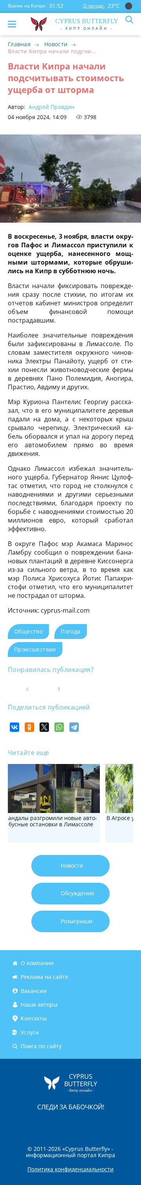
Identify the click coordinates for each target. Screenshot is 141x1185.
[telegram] (80, 1123)
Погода (70, 631)
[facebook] (26, 1123)
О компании (37, 963)
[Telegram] (74, 727)
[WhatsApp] (59, 727)
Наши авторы (39, 1004)
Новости (55, 44)
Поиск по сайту (41, 1046)
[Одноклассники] (29, 727)
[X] (44, 727)
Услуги (30, 1032)
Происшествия (35, 649)
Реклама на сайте (44, 976)
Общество (28, 631)
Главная (19, 44)
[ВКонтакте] (14, 727)
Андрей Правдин (50, 107)
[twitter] (62, 1123)
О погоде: (94, 5)
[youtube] (115, 1123)
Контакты (34, 1018)
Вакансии (34, 990)
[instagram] (44, 1123)
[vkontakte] (98, 1123)
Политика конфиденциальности (70, 1169)
